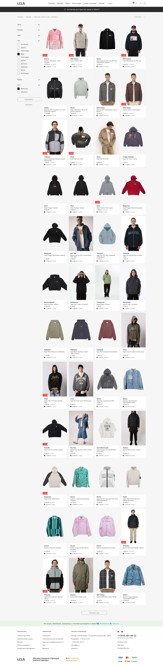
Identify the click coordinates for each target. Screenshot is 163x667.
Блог (44, 645)
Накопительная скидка (25, 639)
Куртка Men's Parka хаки (78, 597)
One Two (73, 253)
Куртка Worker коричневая (131, 110)
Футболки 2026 (122, 642)
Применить (29, 99)
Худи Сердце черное (51, 208)
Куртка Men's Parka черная (131, 450)
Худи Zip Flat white (102, 159)
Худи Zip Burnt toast (76, 159)
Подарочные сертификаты (26, 648)
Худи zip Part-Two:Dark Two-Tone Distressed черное (54, 110)
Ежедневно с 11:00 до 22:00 (80, 639)
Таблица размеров (23, 645)
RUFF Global (74, 59)
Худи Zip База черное (77, 208)
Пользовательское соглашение (53, 639)
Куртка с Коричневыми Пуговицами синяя (130, 597)
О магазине (46, 635)
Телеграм (115, 624)
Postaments (74, 302)
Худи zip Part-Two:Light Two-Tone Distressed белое (107, 499)
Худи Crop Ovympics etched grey (133, 352)
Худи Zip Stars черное (51, 304)
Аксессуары (76, 3)
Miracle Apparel (49, 302)
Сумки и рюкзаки (90, 3)
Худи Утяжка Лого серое (105, 208)
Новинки (51, 3)
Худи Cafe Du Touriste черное (53, 450)
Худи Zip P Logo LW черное (79, 304)
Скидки (110, 3)
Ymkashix (47, 157)
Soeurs (46, 59)
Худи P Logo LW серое (130, 304)
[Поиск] (136, 3)
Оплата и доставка (23, 635)
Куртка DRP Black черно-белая (106, 597)
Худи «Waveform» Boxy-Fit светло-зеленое (78, 110)
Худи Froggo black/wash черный (54, 255)
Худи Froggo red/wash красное (133, 208)
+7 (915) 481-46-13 (77, 642)
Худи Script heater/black (52, 499)
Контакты (74, 648)
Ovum (72, 157)
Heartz (99, 59)
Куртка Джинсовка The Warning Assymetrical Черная (107, 61)
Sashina (125, 448)
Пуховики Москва (123, 648)
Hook (46, 206)
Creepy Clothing (128, 157)
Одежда (60, 3)
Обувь (67, 3)
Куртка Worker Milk (76, 61)
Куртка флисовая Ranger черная (133, 548)
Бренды (102, 3)
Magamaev (126, 206)
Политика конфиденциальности (53, 642)
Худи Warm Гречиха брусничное (107, 352)
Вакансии (46, 648)
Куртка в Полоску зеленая (52, 548)
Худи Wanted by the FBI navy (132, 61)
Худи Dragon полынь (103, 304)
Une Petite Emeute (102, 448)
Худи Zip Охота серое (130, 159)
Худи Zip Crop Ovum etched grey (80, 401)
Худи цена (120, 645)
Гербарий (47, 350)
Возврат (20, 642)
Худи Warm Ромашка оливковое (54, 352)
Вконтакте (103, 624)
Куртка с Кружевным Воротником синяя (130, 401)
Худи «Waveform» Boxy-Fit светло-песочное (131, 499)
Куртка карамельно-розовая (106, 548)
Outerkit (46, 448)
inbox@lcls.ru (75, 645)
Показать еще (94, 613)
